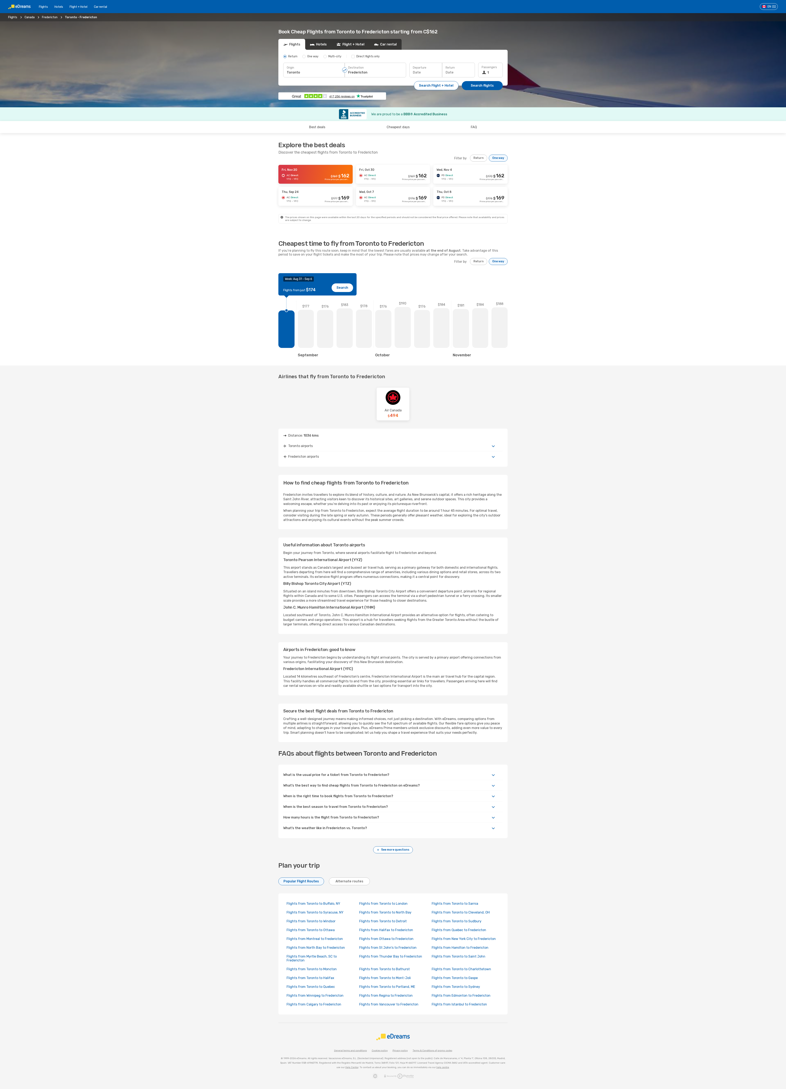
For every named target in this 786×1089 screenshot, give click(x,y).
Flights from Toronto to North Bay (385, 912)
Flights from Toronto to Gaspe (455, 978)
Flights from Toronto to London (383, 904)
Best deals (317, 127)
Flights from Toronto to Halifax (310, 978)
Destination (356, 67)
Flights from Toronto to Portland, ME (387, 987)
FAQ (474, 127)
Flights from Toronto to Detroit (383, 921)
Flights (43, 7)
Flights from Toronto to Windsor (311, 921)
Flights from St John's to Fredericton (388, 948)
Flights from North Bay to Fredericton (316, 948)
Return (450, 67)
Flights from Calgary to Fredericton (314, 1004)
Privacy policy (400, 1050)
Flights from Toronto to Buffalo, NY (313, 904)
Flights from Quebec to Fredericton (459, 930)
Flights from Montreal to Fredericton (315, 939)
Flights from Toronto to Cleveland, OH (461, 912)
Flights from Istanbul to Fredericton (459, 1004)
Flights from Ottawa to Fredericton (386, 939)
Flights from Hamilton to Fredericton (460, 948)
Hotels (58, 7)
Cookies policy (380, 1050)
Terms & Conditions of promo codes (432, 1050)
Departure (419, 67)
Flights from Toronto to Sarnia (455, 904)
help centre (442, 1067)
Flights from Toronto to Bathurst (384, 969)
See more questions (395, 849)
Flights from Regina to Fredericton (386, 995)
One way (498, 158)
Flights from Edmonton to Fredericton (461, 995)
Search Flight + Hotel (436, 85)
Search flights (482, 85)
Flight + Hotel (78, 7)
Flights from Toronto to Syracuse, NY (315, 912)
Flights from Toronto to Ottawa (311, 930)
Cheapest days (398, 127)
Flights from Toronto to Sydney (456, 987)
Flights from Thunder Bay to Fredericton (390, 956)
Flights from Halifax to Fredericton (386, 930)
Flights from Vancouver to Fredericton (388, 1004)
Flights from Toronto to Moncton (312, 969)
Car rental (100, 7)
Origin (290, 67)
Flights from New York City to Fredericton (464, 939)
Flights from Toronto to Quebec (311, 987)
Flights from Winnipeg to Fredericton (315, 995)
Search (342, 288)
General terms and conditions (350, 1050)
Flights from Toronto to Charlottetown (461, 969)
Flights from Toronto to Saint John (458, 956)
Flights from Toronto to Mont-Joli (385, 978)
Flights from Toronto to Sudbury (456, 921)
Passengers (489, 67)
